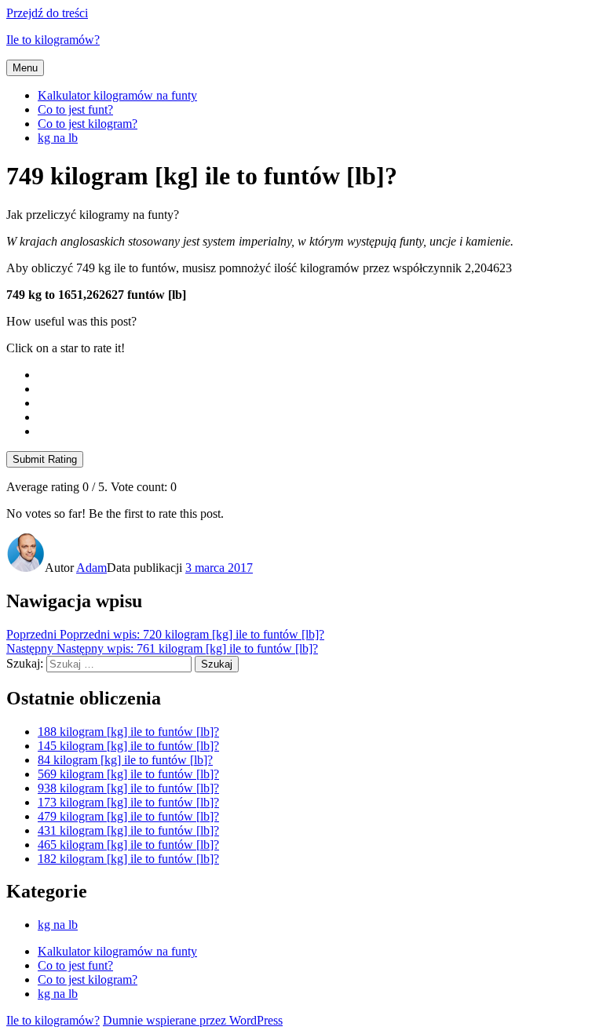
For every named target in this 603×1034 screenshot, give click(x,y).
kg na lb (58, 137)
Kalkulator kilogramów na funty (117, 95)
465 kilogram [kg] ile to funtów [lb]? (128, 844)
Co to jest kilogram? (87, 123)
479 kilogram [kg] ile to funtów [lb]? (128, 816)
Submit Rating (45, 459)
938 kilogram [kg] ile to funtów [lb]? (128, 788)
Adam (91, 567)
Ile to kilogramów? (53, 39)
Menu (25, 68)
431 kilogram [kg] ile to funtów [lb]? (128, 830)
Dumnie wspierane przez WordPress (193, 1020)
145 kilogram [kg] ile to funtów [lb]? (128, 745)
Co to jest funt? (75, 109)
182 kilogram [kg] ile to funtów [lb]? (128, 858)
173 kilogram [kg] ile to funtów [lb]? (128, 802)
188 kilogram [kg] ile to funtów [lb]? (128, 731)
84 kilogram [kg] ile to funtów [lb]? (125, 759)
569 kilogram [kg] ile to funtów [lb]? (128, 774)
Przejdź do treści (47, 13)
